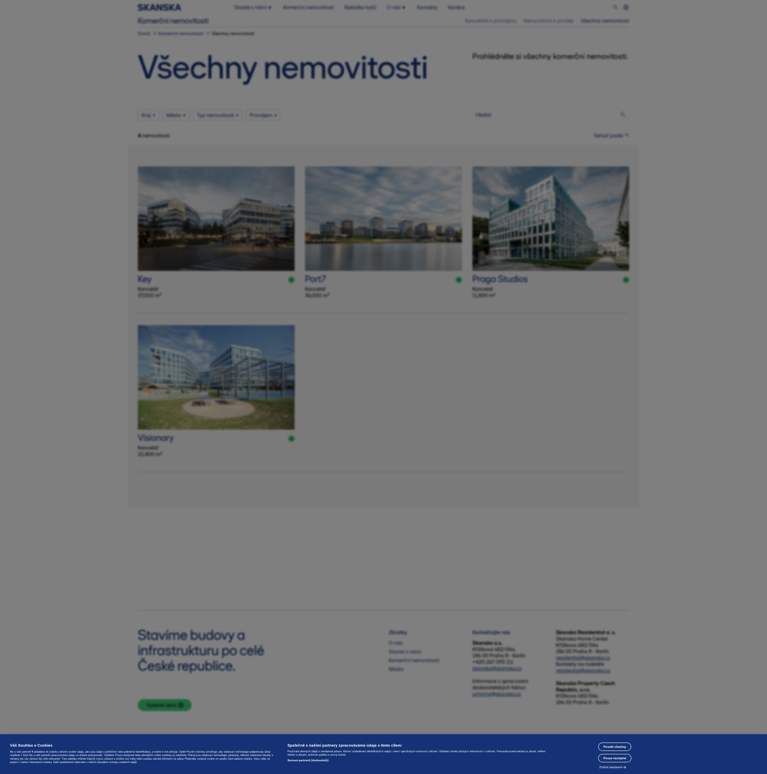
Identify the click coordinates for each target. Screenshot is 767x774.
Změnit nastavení (610, 767)
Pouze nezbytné (614, 758)
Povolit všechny (614, 746)
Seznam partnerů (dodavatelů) (308, 760)
